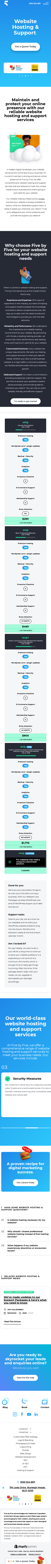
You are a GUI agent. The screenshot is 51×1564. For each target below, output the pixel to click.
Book (24, 1407)
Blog (5, 1407)
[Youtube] (29, 1414)
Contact (45, 1407)
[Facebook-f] (22, 1414)
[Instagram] (15, 1414)
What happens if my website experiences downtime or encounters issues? (26, 1248)
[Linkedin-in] (36, 1414)
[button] (28, 1221)
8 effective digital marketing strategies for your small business (24, 1300)
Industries (23, 1432)
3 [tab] (25, 75)
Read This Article (14, 1322)
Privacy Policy (35, 1554)
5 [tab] (31, 75)
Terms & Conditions (18, 1554)
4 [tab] (28, 75)
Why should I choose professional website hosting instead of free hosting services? (28, 1234)
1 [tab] (19, 75)
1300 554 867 (35, 3)
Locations (23, 1429)
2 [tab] (22, 75)
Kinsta (41, 199)
